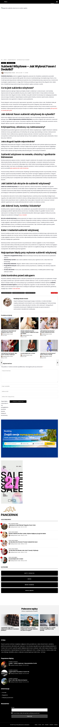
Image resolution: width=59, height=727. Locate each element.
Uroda (39, 724)
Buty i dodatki (12, 523)
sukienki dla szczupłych (19, 292)
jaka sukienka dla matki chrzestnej (19, 168)
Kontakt (4, 692)
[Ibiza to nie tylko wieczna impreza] (4, 681)
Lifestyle (56, 724)
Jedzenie (51, 724)
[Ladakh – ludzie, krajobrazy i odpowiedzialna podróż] (4, 664)
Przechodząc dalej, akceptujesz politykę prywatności (26, 713)
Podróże (11, 661)
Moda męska (14, 557)
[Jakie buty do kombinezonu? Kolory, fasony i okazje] (49, 346)
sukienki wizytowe (31, 292)
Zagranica (15, 661)
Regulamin (5, 695)
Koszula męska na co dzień (28, 353)
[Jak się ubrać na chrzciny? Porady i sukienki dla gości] (49, 323)
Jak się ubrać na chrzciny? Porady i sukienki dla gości (47, 331)
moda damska (16, 288)
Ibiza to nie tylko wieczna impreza (18, 680)
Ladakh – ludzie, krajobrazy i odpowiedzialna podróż (23, 663)
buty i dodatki (23, 215)
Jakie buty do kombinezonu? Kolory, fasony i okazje (48, 354)
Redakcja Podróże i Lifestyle (16, 665)
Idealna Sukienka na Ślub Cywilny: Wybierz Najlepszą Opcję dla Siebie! (29, 332)
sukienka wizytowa (7, 292)
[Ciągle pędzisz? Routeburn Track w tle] (4, 673)
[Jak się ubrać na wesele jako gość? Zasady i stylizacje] (10, 346)
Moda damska (11, 63)
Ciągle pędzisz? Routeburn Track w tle (19, 671)
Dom (43, 724)
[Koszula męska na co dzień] (29, 346)
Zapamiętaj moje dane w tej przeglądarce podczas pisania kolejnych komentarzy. (4, 408)
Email (13, 707)
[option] (10, 623)
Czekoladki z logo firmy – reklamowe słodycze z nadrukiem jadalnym (10, 629)
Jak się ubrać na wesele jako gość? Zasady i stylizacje (9, 354)
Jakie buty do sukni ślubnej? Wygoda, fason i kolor (8, 331)
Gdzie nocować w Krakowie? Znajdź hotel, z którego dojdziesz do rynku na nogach (29, 629)
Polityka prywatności (7, 697)
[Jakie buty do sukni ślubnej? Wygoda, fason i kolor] (10, 323)
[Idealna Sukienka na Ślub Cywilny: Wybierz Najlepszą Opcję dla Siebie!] (29, 323)
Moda (3, 63)
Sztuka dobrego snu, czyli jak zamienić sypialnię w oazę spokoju (47, 629)
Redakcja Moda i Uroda (9, 72)
